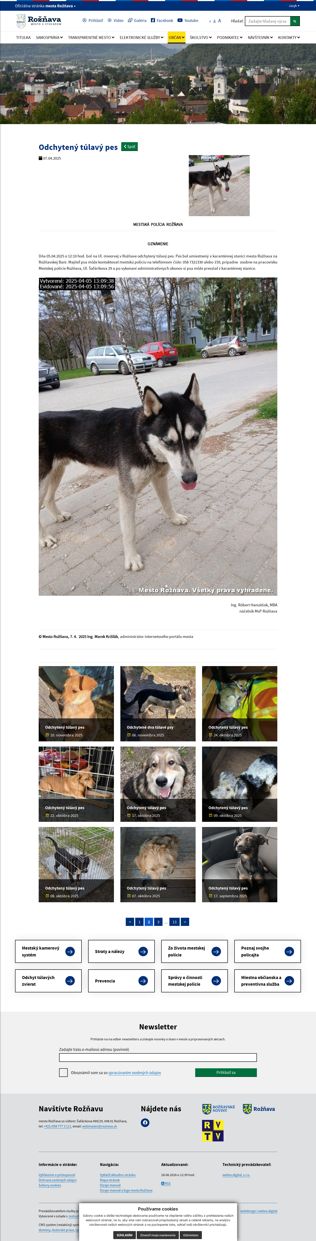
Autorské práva (63, 1230)
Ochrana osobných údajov (58, 1180)
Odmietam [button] (190, 1235)
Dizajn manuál (110, 1185)
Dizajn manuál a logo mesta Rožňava (126, 1190)
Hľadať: (237, 20)
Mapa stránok (110, 1180)
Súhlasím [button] (124, 1235)
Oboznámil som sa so (116, 1072)
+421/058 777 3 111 (57, 1126)
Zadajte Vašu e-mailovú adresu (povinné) (94, 1049)
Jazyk (293, 5)
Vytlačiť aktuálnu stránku (118, 1175)
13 (174, 921)
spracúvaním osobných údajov (134, 1072)
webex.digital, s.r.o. (236, 1175)
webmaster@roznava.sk (99, 1126)
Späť (130, 146)
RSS (167, 1183)
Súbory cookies (50, 1185)
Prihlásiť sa (226, 1072)
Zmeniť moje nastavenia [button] (157, 1235)
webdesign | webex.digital (258, 1211)
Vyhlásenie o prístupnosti (57, 1175)
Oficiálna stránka (44, 5)
